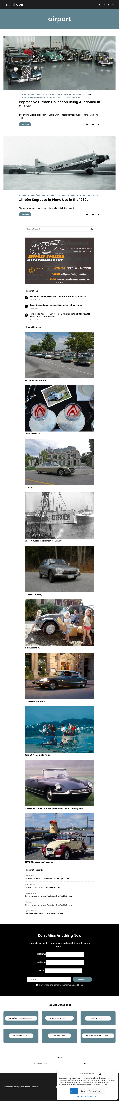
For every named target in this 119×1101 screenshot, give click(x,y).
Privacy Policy (91, 1096)
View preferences (96, 1091)
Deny (83, 1091)
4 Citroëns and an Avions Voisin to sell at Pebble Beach (48, 896)
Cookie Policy (81, 1096)
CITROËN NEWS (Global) (58, 94)
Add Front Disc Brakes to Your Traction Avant (44, 914)
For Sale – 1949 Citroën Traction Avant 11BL (43, 887)
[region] (59, 261)
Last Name (41, 962)
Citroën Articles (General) (32, 94)
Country (40, 970)
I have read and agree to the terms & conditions (61, 985)
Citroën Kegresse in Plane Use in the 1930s (53, 200)
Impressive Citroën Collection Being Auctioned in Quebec (59, 104)
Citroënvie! (68, 97)
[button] (100, 1073)
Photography (93, 195)
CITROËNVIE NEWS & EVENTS (48, 97)
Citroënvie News (27, 97)
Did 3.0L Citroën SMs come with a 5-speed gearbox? (47, 878)
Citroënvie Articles (80, 94)
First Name (41, 954)
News (77, 97)
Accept (74, 1091)
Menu (113, 4)
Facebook (56, 1087)
